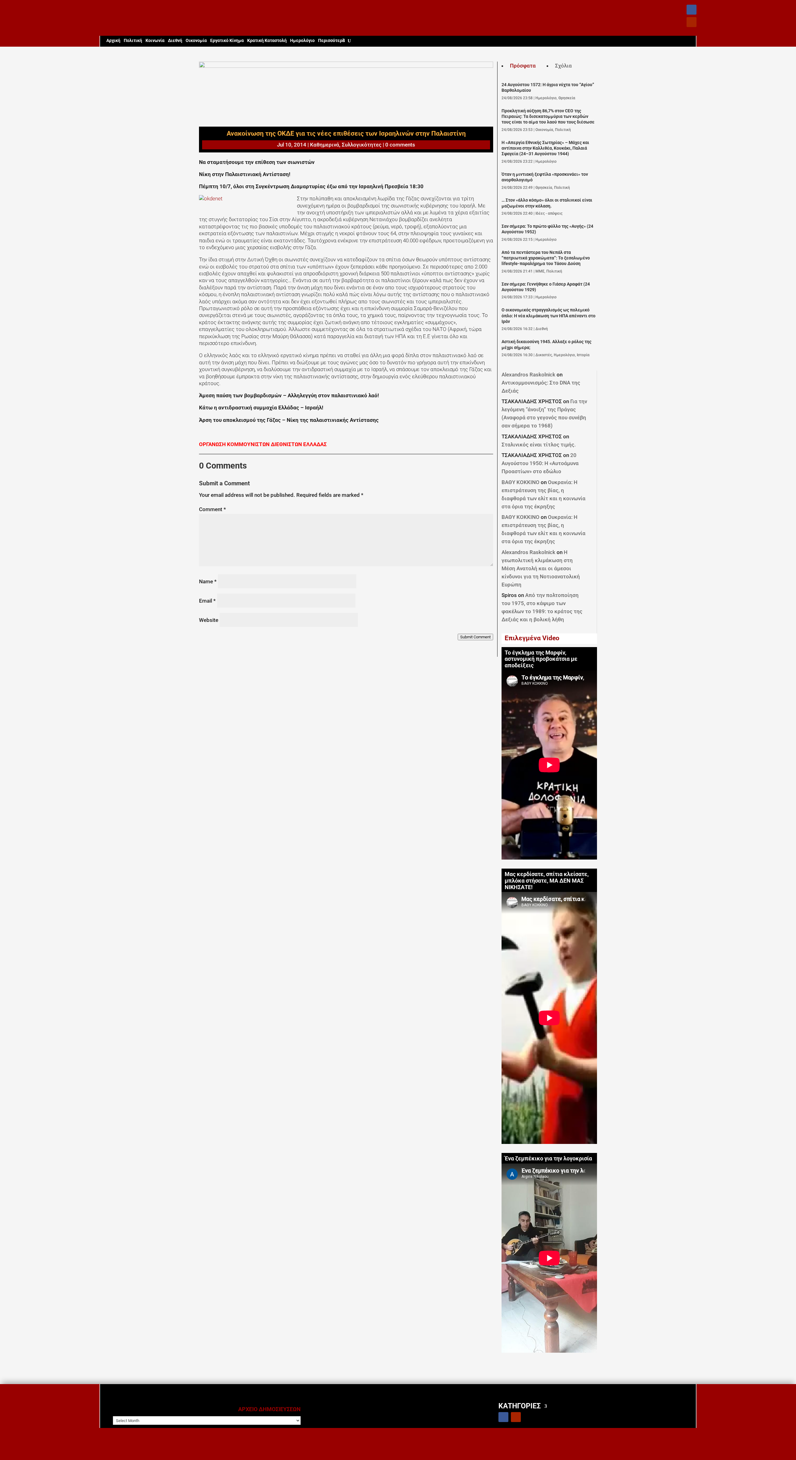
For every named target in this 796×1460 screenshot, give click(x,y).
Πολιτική (133, 40)
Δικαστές (543, 355)
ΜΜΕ (539, 271)
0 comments (400, 145)
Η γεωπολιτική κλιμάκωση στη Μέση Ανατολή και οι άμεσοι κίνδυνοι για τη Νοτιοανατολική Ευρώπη (541, 568)
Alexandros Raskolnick (528, 374)
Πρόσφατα (523, 66)
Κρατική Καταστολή (267, 40)
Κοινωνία (155, 40)
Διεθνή (175, 40)
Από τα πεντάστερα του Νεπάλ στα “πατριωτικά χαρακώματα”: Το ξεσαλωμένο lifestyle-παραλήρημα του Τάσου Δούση (546, 258)
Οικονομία (196, 40)
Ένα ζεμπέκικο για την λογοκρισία (548, 1158)
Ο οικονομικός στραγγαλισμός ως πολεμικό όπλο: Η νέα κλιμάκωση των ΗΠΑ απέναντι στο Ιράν (548, 315)
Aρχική (113, 40)
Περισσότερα (331, 40)
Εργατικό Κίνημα (227, 40)
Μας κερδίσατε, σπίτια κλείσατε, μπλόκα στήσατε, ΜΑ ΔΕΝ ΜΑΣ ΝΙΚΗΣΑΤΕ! (547, 880)
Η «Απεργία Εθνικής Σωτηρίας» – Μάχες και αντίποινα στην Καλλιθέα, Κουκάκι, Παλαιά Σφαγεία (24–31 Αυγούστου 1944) (545, 148)
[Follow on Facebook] (691, 10)
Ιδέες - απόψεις (548, 213)
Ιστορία (583, 355)
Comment (212, 509)
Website (208, 620)
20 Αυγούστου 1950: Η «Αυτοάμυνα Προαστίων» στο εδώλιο (540, 463)
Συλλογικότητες (362, 145)
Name (208, 581)
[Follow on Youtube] (691, 22)
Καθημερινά (324, 145)
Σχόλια (563, 66)
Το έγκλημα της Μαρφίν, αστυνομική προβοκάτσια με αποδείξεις (541, 659)
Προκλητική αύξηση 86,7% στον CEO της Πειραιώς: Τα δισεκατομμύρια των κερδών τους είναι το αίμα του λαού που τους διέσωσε (548, 116)
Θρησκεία (566, 98)
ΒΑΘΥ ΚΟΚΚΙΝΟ (520, 482)
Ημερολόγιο (302, 40)
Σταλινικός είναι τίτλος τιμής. (539, 444)
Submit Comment (475, 637)
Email (207, 601)
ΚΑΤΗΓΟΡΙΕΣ (519, 1406)
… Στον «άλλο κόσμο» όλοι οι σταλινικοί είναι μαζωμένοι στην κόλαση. (547, 203)
